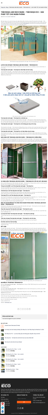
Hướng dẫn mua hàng (5, 403)
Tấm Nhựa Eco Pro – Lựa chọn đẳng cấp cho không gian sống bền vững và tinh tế (22, 333)
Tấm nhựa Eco (26, 23)
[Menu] (1, 2)
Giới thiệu (3, 397)
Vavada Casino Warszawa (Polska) (12, 325)
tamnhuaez (13, 16)
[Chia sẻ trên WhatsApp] (18, 309)
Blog (7, 7)
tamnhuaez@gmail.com (40, 402)
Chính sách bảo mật (5, 401)
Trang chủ (3, 7)
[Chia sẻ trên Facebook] (21, 309)
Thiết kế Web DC (33, 413)
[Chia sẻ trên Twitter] (23, 309)
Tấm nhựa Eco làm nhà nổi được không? (13, 342)
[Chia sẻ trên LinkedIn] (30, 309)
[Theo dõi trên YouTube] (23, 408)
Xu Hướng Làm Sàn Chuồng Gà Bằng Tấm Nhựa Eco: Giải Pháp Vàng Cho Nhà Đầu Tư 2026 (24, 329)
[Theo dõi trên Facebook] (18, 408)
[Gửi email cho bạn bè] (25, 309)
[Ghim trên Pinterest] (27, 309)
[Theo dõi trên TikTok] (20, 408)
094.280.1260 (39, 400)
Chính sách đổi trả (4, 399)
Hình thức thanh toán (5, 405)
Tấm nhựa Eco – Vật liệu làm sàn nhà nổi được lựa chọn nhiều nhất (19, 337)
